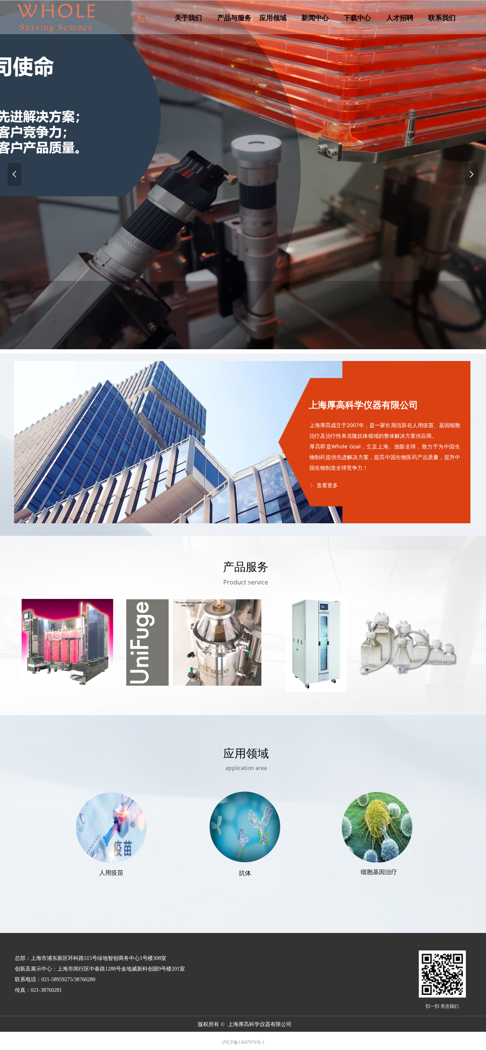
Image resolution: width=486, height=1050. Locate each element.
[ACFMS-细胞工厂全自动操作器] (67, 642)
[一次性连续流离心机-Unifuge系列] (194, 642)
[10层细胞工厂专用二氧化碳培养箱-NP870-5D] (316, 643)
